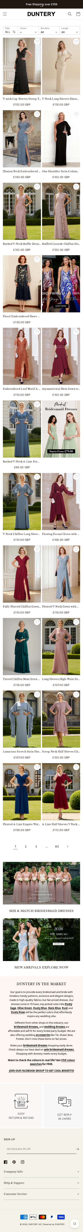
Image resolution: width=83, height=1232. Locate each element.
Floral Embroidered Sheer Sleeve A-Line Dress (22, 316)
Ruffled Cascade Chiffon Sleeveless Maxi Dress (61, 243)
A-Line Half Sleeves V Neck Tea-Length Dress (61, 824)
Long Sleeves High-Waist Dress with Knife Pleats (61, 679)
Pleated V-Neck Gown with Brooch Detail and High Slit (61, 606)
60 (57, 846)
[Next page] (67, 846)
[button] (40, 6)
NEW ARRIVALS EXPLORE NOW (41, 967)
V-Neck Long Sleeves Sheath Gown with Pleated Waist (61, 98)
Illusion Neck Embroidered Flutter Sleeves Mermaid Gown (22, 171)
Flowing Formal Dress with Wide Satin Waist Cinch (61, 534)
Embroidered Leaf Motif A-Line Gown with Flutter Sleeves (22, 388)
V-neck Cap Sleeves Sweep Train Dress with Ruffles (22, 98)
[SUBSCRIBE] (77, 1149)
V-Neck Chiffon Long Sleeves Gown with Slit (22, 534)
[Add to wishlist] (37, 42)
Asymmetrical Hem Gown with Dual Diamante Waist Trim (61, 388)
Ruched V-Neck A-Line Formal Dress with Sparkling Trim (22, 461)
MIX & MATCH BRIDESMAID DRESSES (41, 911)
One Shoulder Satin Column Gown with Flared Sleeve (61, 171)
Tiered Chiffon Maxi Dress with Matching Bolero (22, 679)
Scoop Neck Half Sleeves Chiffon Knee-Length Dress (61, 751)
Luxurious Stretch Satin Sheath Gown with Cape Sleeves (22, 751)
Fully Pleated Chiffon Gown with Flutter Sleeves (22, 606)
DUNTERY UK (34, 1224)
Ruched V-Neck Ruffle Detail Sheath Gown (22, 243)
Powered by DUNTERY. (54, 1224)
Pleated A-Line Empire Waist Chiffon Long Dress (22, 824)
